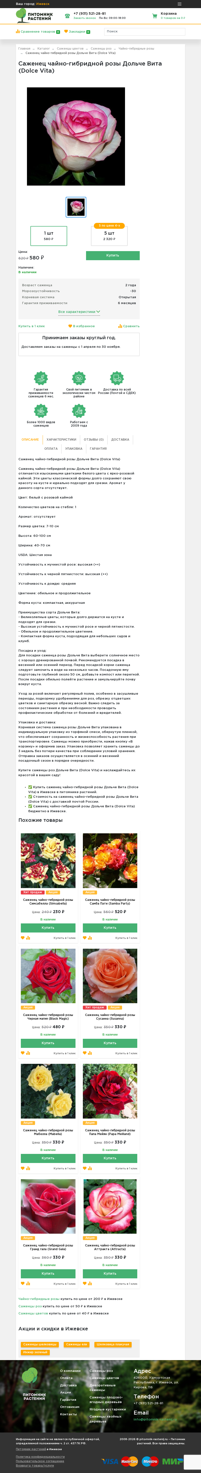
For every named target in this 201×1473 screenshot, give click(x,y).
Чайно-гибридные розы (39, 1299)
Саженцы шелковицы (39, 1344)
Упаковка (73, 448)
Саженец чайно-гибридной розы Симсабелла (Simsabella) (48, 902)
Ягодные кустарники (107, 1409)
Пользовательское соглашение (40, 1461)
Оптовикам (69, 1407)
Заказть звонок (85, 18)
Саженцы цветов (33, 1313)
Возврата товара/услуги (35, 1465)
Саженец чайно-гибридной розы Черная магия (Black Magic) (48, 1017)
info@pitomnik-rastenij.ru (155, 1419)
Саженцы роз (30, 1306)
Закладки (78, 31)
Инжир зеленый (35, 1352)
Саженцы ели (76, 1344)
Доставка (120, 439)
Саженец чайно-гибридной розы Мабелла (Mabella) (48, 1132)
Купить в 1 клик (31, 326)
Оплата (51, 448)
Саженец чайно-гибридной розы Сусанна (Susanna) (110, 1017)
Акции (65, 1392)
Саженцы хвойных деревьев (105, 1419)
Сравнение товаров (39, 31)
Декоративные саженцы (102, 1388)
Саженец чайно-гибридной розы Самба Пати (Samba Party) (110, 902)
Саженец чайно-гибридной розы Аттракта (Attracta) (110, 1247)
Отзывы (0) (94, 439)
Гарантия (98, 448)
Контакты (68, 1414)
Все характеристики (77, 312)
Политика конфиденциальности (40, 1457)
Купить (112, 255)
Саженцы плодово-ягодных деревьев (106, 1400)
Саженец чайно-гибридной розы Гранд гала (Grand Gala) (48, 1247)
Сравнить (131, 326)
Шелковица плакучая (113, 1344)
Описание (30, 439)
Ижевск (43, 4)
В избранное (83, 326)
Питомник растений (31, 1449)
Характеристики (61, 439)
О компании (70, 1371)
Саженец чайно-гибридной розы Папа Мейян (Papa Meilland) (110, 1132)
